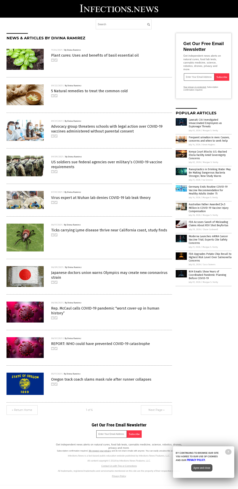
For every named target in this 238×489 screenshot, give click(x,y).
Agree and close (201, 467)
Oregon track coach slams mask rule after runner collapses (101, 379)
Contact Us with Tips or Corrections (119, 466)
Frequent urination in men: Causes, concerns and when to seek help (209, 139)
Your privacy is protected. (194, 87)
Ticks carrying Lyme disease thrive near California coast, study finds (109, 230)
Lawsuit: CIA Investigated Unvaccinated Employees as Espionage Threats (205, 123)
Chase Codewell (210, 229)
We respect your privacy (100, 451)
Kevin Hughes (208, 144)
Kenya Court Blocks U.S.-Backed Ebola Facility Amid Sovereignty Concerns (208, 155)
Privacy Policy (119, 476)
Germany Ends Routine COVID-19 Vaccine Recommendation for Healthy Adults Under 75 (208, 190)
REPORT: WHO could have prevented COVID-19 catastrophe (100, 343)
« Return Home (22, 410)
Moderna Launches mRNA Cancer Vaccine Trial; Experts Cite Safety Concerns (208, 240)
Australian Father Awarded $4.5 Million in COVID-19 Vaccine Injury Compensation (209, 208)
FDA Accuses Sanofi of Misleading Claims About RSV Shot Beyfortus (208, 223)
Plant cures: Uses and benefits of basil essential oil (95, 55)
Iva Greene (207, 180)
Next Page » (156, 410)
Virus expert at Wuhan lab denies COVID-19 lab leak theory (101, 197)
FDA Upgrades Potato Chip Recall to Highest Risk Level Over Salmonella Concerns (210, 257)
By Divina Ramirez (72, 50)
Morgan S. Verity (210, 130)
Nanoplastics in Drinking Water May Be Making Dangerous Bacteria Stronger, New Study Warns (210, 173)
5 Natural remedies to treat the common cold (89, 91)
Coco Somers (209, 264)
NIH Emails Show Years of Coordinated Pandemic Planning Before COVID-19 (207, 275)
